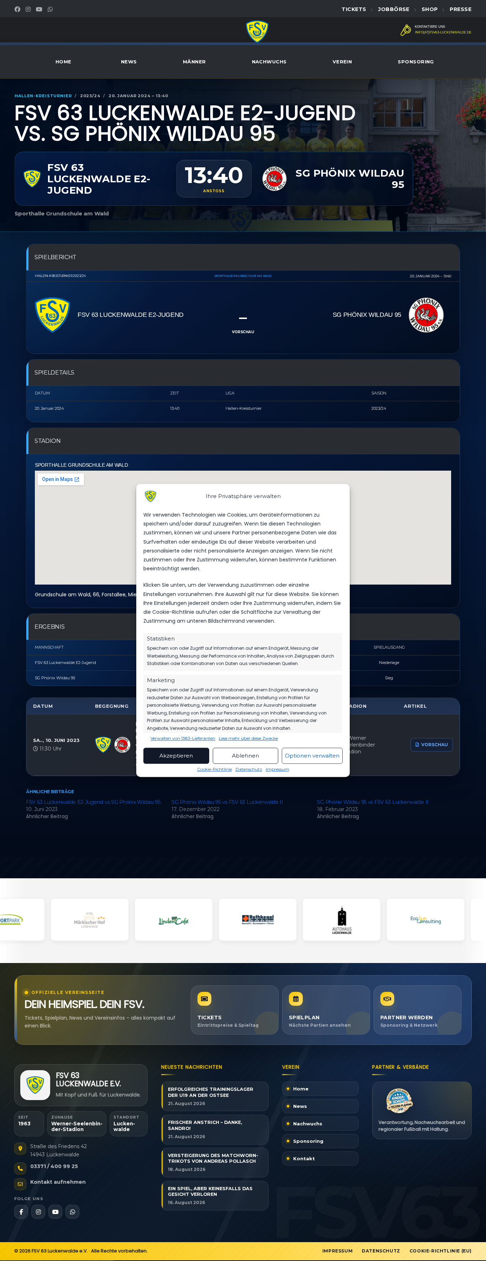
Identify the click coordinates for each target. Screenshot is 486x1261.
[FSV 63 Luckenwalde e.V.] (35, 1085)
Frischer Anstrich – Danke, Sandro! (205, 1125)
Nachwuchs (269, 61)
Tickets (354, 9)
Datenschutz (249, 769)
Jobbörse (393, 9)
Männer (194, 61)
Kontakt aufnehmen (58, 1182)
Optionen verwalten (312, 755)
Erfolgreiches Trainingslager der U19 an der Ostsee (210, 1092)
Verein (342, 61)
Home (64, 61)
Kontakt (304, 1158)
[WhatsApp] (51, 9)
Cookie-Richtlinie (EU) (441, 1251)
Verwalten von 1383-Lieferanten (182, 739)
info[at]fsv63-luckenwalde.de (443, 32)
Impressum (277, 769)
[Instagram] (29, 9)
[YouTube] (40, 9)
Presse (460, 9)
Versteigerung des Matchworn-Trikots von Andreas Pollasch (213, 1158)
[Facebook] (18, 9)
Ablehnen (245, 755)
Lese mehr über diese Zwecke (248, 739)
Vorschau (434, 744)
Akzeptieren (176, 755)
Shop (430, 9)
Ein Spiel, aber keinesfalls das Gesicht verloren (210, 1191)
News (129, 61)
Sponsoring (416, 61)
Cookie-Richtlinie (214, 769)
